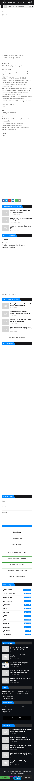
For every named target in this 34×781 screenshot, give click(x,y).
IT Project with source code (14, 771)
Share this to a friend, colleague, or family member (23, 693)
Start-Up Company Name (17, 576)
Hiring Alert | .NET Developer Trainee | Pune (21, 227)
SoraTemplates (12, 776)
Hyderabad (15, 597)
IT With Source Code (7, 694)
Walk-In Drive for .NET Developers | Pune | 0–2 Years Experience (20, 671)
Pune (15, 608)
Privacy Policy (21, 707)
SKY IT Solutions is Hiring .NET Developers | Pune (19, 663)
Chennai (15, 612)
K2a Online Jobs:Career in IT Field (17, 2)
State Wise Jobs (17, 544)
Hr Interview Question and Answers (17, 570)
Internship (15, 634)
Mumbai (15, 623)
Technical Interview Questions (17, 558)
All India (15, 627)
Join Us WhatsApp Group (17, 337)
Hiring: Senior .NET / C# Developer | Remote (20, 656)
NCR (15, 616)
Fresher (15, 605)
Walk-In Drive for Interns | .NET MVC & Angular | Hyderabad (21, 320)
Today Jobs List (17, 538)
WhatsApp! (5, 777)
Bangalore (15, 590)
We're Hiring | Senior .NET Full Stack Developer (21, 679)
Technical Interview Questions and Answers (9, 697)
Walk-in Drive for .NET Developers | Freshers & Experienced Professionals (21, 328)
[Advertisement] (17, 22)
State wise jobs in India (8, 691)
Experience (15, 601)
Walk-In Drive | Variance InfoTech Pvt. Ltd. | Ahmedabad (20, 211)
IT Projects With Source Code (17, 552)
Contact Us (21, 773)
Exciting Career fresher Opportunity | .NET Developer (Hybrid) (20, 304)
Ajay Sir (5, 15)
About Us (4, 707)
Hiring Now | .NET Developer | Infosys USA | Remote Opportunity (20, 312)
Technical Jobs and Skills (17, 564)
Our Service (14, 773)
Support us (27, 777)
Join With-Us (17, 532)
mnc (15, 619)
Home (3, 12)
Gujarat (15, 631)
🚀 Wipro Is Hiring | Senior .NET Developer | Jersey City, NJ (19, 648)
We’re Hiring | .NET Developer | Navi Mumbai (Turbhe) (21, 219)
